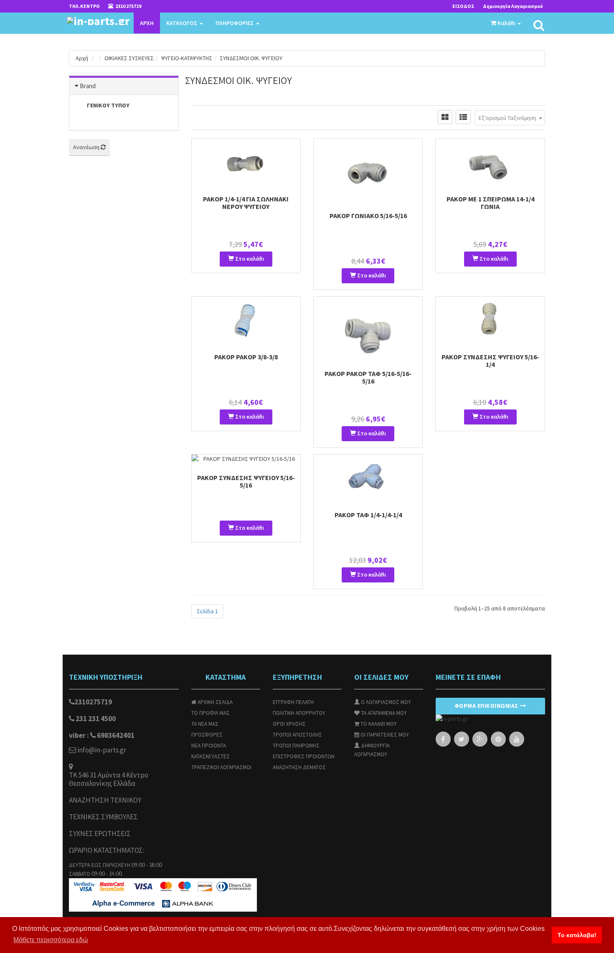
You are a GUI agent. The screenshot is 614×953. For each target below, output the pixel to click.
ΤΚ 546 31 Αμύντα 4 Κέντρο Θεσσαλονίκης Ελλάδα (108, 779)
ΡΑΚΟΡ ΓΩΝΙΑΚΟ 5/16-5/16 (368, 215)
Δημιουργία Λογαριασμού (513, 6)
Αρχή (82, 58)
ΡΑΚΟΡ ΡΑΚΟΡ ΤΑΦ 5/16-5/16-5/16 (368, 377)
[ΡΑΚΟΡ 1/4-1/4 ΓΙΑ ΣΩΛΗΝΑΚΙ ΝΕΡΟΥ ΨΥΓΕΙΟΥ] (246, 162)
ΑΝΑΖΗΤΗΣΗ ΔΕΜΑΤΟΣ (299, 767)
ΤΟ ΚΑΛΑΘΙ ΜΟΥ (378, 723)
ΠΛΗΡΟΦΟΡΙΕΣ (235, 23)
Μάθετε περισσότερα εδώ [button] (50, 939)
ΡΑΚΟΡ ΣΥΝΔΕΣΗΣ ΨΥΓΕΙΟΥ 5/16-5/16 (246, 481)
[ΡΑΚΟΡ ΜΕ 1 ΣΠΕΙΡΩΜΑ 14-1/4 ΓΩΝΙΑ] (490, 162)
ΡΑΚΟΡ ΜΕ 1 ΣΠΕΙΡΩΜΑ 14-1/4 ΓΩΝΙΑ (490, 203)
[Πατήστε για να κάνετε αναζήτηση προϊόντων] (538, 25)
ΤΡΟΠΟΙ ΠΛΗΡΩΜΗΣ (296, 745)
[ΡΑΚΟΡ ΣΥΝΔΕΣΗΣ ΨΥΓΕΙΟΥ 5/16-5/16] (246, 459)
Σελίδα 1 (207, 611)
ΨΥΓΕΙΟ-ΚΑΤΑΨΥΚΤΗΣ (186, 58)
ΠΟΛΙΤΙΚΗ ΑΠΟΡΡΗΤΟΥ (299, 713)
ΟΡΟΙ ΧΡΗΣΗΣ (289, 723)
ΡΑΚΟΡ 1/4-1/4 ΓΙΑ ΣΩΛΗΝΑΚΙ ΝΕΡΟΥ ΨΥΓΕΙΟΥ (246, 203)
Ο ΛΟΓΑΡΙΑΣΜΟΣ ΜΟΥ (385, 702)
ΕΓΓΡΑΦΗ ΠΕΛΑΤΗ (293, 702)
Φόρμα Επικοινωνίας (487, 705)
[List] (463, 117)
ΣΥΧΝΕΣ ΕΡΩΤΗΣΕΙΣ (100, 833)
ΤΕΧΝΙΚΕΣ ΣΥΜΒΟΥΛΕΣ (103, 817)
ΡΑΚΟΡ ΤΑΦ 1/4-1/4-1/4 (368, 515)
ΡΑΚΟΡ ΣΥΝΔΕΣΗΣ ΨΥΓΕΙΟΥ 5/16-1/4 (490, 360)
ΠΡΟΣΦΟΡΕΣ (207, 734)
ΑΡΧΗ (147, 23)
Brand (88, 86)
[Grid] (445, 117)
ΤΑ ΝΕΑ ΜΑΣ (204, 723)
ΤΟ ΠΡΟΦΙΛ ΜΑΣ (210, 713)
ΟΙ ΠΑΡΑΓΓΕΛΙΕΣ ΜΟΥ (384, 734)
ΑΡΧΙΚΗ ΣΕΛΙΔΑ (214, 702)
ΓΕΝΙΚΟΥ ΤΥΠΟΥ (108, 105)
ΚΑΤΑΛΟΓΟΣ (182, 23)
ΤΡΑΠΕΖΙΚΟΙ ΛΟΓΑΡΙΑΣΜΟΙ (221, 767)
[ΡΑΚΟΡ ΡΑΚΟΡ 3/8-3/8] (246, 320)
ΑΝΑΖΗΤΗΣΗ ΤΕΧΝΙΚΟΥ (105, 800)
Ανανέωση (87, 147)
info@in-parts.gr (101, 750)
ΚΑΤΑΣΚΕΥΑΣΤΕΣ (210, 756)
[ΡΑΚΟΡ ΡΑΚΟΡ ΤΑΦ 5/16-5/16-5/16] (368, 328)
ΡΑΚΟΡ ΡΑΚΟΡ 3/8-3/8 (246, 357)
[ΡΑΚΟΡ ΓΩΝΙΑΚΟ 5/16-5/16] (368, 170)
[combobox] (510, 117)
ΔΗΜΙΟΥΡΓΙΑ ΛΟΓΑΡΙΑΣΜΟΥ (372, 750)
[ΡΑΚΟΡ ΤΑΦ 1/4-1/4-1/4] (368, 478)
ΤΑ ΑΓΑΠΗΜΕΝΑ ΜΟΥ (383, 713)
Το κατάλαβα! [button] (577, 935)
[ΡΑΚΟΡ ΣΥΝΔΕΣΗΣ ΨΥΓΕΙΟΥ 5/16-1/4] (490, 320)
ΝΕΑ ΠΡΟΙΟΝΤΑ (208, 745)
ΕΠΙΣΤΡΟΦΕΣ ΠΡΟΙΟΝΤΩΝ (304, 756)
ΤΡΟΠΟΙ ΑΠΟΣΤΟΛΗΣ (297, 734)
